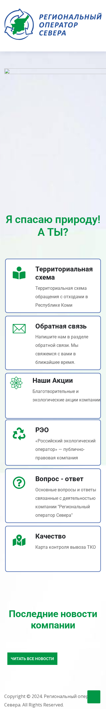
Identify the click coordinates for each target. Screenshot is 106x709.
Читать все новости (32, 658)
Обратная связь (60, 326)
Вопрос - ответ (59, 479)
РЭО (42, 430)
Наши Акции (53, 380)
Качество (50, 536)
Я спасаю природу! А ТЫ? (53, 226)
